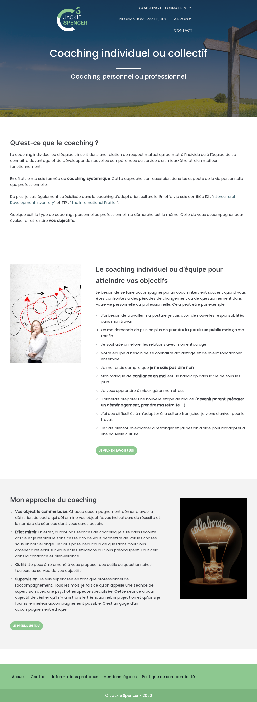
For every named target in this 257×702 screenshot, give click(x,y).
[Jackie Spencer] (72, 19)
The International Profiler (94, 202)
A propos (183, 19)
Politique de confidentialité (168, 676)
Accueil (19, 676)
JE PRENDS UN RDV (26, 626)
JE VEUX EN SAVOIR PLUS (116, 450)
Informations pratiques (142, 19)
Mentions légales (120, 676)
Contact (183, 30)
